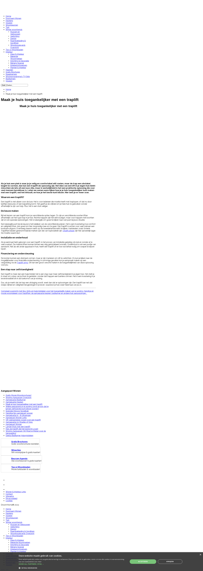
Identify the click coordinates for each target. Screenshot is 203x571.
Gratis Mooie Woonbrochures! (18, 395)
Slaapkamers (11, 74)
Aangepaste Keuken (14, 402)
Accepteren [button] (143, 562)
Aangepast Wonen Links (16, 418)
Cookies (9, 501)
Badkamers (11, 79)
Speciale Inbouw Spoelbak (17, 411)
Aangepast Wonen (14, 424)
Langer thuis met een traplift (18, 426)
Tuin (7, 27)
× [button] (200, 555)
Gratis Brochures (13, 72)
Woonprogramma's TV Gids (18, 76)
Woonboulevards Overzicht (17, 46)
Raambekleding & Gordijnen (18, 42)
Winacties (16, 450)
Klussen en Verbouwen (15, 33)
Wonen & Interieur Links (16, 492)
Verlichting (14, 36)
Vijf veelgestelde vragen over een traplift (23, 420)
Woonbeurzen (12, 25)
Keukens (9, 21)
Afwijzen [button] (170, 562)
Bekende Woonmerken (16, 57)
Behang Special (17, 63)
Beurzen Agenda (19, 458)
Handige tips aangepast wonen (19, 413)
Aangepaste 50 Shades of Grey (19, 422)
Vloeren (9, 23)
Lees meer (38, 562)
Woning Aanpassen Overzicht (18, 397)
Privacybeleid (11, 498)
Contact (9, 494)
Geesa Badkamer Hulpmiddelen (19, 435)
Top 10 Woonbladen (14, 50)
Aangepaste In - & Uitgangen (18, 415)
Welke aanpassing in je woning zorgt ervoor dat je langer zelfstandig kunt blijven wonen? (27, 407)
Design (13, 38)
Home (8, 16)
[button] (72, 564)
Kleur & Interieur (17, 54)
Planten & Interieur (18, 67)
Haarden (9, 70)
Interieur (9, 52)
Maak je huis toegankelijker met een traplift (24, 404)
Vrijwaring (10, 496)
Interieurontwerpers (18, 65)
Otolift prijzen (68, 231)
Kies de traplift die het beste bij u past (22, 429)
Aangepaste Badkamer (16, 400)
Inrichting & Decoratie (19, 61)
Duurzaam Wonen (13, 18)
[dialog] (101, 561)
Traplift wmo (22, 263)
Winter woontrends (14, 29)
